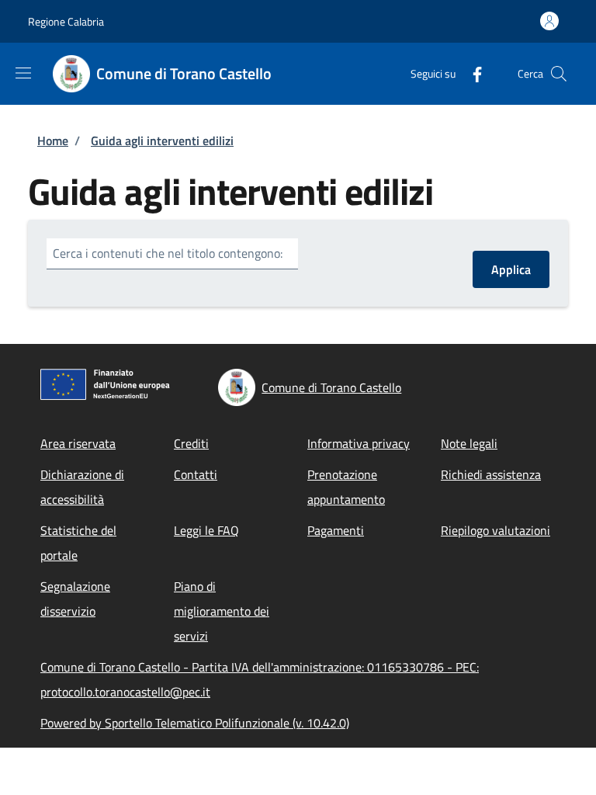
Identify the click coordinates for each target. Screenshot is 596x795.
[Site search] (558, 73)
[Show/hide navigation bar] (23, 73)
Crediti (191, 443)
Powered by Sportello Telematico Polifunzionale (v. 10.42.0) (194, 722)
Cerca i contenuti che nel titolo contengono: (167, 253)
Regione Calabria (66, 21)
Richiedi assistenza (491, 474)
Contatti (195, 474)
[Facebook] (471, 73)
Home (52, 140)
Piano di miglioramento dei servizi (221, 611)
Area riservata (78, 443)
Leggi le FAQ (206, 530)
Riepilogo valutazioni (495, 530)
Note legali (469, 443)
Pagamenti (335, 530)
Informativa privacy (358, 443)
